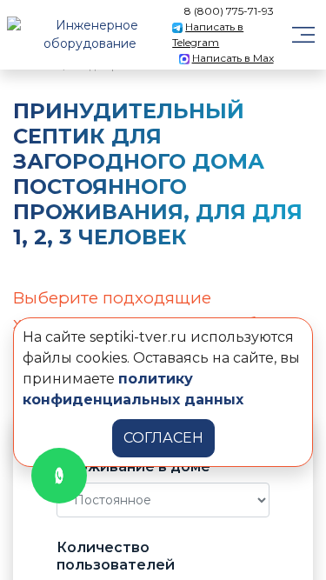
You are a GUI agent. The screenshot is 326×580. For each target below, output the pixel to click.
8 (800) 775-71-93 (229, 10)
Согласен (163, 438)
